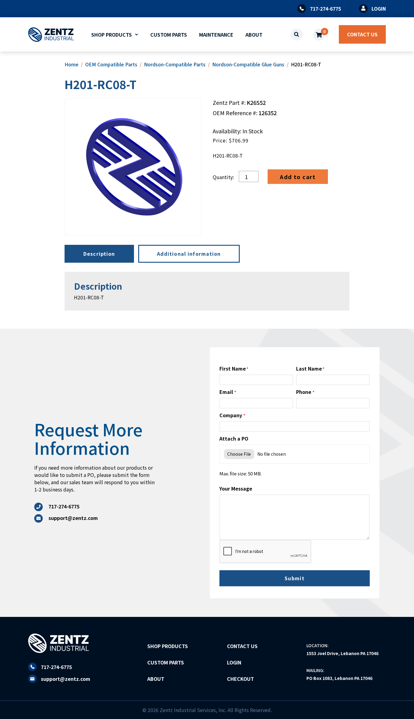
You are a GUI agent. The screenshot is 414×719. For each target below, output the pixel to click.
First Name (232, 368)
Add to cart (298, 177)
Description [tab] (99, 253)
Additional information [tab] (189, 253)
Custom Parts (168, 34)
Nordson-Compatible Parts (174, 64)
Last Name (309, 368)
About (253, 34)
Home (71, 64)
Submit (295, 578)
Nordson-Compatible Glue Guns (248, 64)
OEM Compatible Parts (111, 64)
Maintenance (216, 34)
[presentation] (265, 552)
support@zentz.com (65, 678)
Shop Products (111, 34)
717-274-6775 (56, 667)
